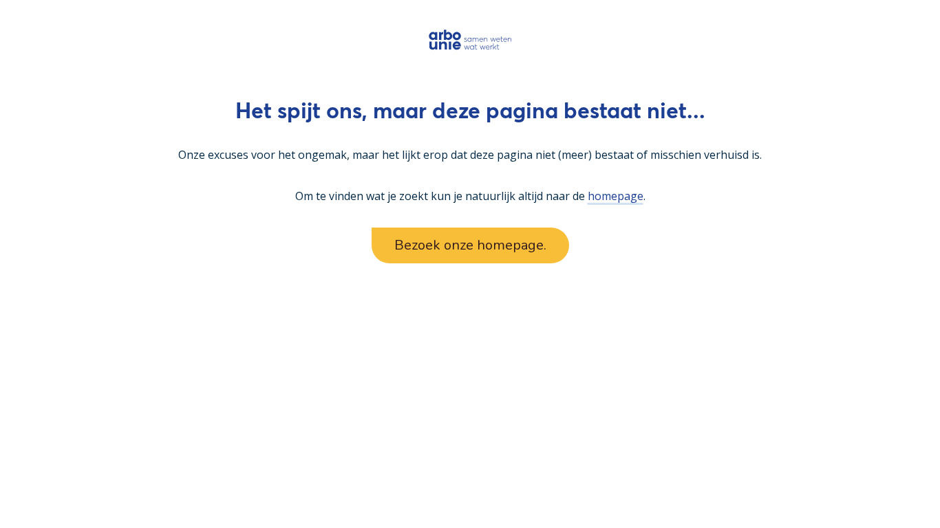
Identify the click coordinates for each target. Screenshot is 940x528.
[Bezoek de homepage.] (470, 39)
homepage (615, 196)
